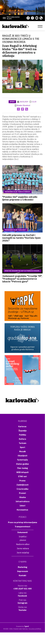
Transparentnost (22, 526)
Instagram (22, 603)
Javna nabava (23, 548)
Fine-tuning (22, 468)
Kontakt (22, 575)
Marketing (22, 567)
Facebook (22, 596)
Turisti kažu (22, 460)
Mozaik (22, 451)
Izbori (22, 505)
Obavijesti (22, 455)
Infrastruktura (22, 501)
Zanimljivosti (22, 485)
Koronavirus (22, 510)
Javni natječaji (23, 552)
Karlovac (22, 426)
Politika (22, 435)
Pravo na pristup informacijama (22, 522)
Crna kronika (22, 489)
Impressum (22, 571)
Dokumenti (22, 532)
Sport (12, 102)
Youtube (22, 610)
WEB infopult (22, 472)
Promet (22, 493)
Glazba (22, 497)
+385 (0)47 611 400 (22, 588)
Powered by (22, 626)
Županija (22, 430)
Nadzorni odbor (23, 544)
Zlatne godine (22, 464)
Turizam (22, 443)
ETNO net (22, 476)
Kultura (22, 439)
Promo (22, 480)
